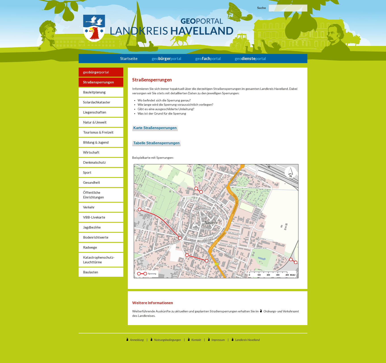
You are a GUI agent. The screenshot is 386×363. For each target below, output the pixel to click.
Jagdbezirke (92, 227)
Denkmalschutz (94, 162)
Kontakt (196, 340)
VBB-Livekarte (94, 217)
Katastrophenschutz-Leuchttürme (99, 259)
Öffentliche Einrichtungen (93, 194)
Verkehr (89, 207)
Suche (261, 8)
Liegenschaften (94, 112)
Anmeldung (137, 340)
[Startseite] (158, 28)
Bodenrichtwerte (95, 237)
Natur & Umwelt (95, 122)
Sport (87, 172)
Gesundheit (91, 182)
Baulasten (90, 272)
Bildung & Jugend (96, 142)
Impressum (218, 340)
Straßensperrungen (98, 82)
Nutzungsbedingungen (167, 340)
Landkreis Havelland (247, 340)
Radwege (90, 247)
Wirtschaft (91, 152)
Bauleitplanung (94, 92)
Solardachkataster (96, 102)
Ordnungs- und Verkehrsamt (281, 311)
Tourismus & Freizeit (98, 132)
